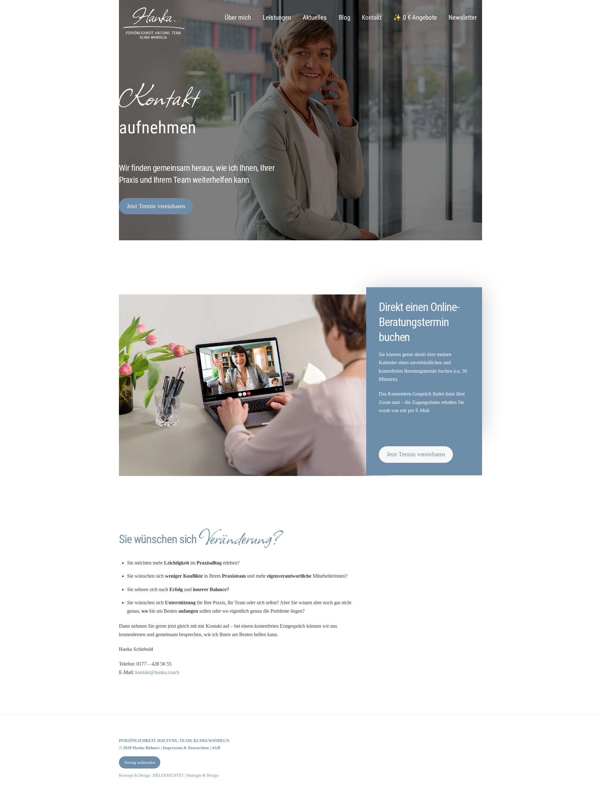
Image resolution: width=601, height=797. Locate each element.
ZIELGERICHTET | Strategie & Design (185, 775)
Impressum (172, 747)
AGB (216, 747)
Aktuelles (315, 17)
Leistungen (277, 17)
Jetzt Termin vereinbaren (156, 206)
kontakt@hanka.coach (157, 672)
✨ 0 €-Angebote (415, 17)
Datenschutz (199, 747)
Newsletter (463, 17)
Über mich (238, 17)
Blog (344, 17)
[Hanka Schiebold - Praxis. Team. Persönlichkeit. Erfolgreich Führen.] (153, 40)
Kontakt (372, 17)
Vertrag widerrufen (139, 762)
